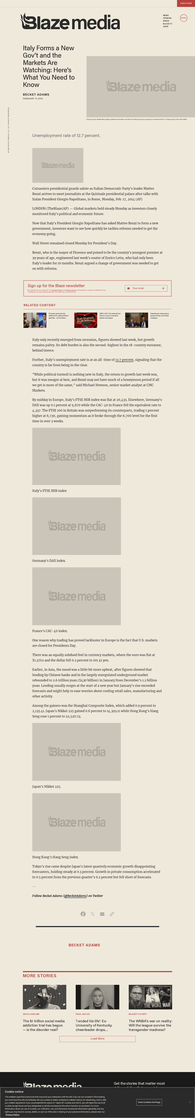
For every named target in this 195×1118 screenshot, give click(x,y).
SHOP (165, 27)
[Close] (190, 1102)
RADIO (166, 21)
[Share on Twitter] (92, 914)
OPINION (167, 18)
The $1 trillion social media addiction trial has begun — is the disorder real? (44, 1026)
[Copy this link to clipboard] (111, 914)
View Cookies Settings (149, 1102)
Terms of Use (71, 290)
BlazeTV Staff (138, 1014)
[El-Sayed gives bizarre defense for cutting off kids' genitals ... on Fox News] (34, 320)
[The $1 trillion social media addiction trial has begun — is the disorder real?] (44, 996)
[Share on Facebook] (83, 914)
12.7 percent (124, 360)
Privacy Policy (57, 290)
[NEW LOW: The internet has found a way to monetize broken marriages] (85, 320)
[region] (97, 1102)
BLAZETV (167, 24)
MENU (183, 18)
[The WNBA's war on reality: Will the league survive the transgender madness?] (150, 996)
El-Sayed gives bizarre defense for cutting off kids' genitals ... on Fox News (59, 316)
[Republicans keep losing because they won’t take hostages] (136, 320)
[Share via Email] (102, 914)
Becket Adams (36, 94)
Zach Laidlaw (31, 1014)
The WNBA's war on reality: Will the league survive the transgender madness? (150, 1026)
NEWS (166, 15)
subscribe (186, 3)
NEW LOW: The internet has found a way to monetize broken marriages (110, 316)
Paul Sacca (83, 1014)
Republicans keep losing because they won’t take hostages (160, 316)
